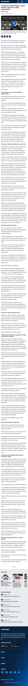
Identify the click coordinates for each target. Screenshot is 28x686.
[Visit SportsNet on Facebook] (10, 672)
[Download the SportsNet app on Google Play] (14, 645)
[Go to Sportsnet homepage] (5, 1)
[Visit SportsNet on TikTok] (19, 672)
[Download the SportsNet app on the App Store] (5, 645)
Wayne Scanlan (4, 11)
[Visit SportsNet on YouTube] (6, 672)
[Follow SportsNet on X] (2, 672)
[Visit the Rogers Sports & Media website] (7, 679)
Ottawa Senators (11, 45)
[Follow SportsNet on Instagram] (15, 672)
